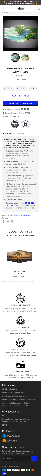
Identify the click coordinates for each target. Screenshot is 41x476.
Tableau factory (13, 466)
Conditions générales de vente (14, 396)
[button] (4, 282)
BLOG (4, 425)
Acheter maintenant (20, 103)
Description (8, 134)
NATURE (14, 215)
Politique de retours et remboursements (18, 400)
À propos (20, 134)
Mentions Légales (9, 389)
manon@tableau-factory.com (14, 421)
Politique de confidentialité (13, 393)
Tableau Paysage (24, 215)
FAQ (3, 415)
